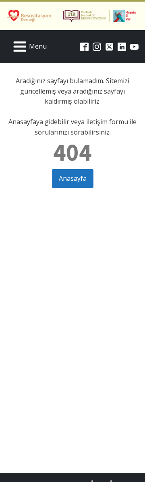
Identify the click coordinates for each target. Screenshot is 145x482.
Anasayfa (73, 178)
